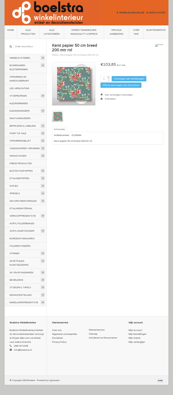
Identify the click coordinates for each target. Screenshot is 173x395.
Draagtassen (18, 155)
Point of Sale (18, 133)
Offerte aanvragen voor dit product (121, 85)
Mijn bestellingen (137, 334)
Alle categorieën (52, 32)
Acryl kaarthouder (22, 230)
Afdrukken (110, 98)
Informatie (59, 129)
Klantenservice (156, 30)
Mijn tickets (135, 337)
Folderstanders (20, 246)
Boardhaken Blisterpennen (19, 67)
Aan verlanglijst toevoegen (118, 94)
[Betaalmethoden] (160, 380)
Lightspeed (54, 380)
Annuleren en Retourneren (103, 337)
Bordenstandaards (22, 238)
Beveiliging (16, 279)
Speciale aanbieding (116, 32)
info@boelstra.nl (23, 349)
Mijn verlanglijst (137, 342)
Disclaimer (57, 337)
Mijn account (157, 12)
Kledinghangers (20, 110)
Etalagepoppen (19, 178)
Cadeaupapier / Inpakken (25, 148)
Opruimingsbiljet (20, 140)
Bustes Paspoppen (21, 170)
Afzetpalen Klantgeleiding (19, 263)
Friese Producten (21, 163)
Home (10, 30)
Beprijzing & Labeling (23, 125)
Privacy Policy (59, 342)
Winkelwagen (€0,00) (132, 12)
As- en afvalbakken (21, 272)
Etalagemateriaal (21, 208)
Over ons (136, 32)
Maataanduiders (20, 118)
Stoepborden (18, 95)
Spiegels (15, 193)
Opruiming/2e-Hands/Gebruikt (19, 78)
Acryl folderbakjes (22, 223)
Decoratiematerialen (23, 201)
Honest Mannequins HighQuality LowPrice (83, 32)
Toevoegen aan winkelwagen (129, 78)
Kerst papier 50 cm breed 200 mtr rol (79, 54)
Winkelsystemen (20, 57)
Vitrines (15, 253)
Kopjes (14, 185)
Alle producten (28, 32)
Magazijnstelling (21, 295)
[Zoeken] (10, 46)
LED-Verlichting (19, 88)
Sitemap (93, 333)
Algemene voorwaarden (64, 334)
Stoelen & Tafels (20, 287)
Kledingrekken (19, 103)
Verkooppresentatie (23, 215)
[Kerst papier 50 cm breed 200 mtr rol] (73, 83)
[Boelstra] (59, 12)
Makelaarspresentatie (24, 302)
